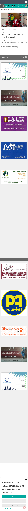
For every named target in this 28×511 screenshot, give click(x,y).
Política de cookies (8, 508)
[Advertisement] (14, 208)
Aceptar (14, 496)
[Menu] (26, 2)
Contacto (5, 470)
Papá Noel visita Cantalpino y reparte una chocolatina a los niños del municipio (12, 34)
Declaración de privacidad (18, 508)
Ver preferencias (14, 505)
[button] (25, 479)
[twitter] (23, 57)
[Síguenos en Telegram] (26, 57)
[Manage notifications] (24, 507)
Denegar (14, 501)
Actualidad (4, 29)
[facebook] (21, 57)
